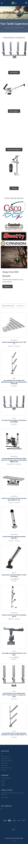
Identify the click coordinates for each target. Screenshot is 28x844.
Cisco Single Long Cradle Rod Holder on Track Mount (14, 653)
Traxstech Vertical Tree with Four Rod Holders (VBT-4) (14, 615)
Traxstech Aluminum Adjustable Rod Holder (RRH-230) (14, 537)
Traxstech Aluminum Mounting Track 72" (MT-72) (14, 342)
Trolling (3, 780)
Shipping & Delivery (6, 758)
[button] (14, 72)
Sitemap (14, 841)
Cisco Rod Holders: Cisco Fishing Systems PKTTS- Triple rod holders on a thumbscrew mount (14, 695)
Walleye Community (6, 768)
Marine (3, 782)
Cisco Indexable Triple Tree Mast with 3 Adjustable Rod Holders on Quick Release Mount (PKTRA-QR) (14, 382)
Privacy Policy (5, 756)
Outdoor (3, 785)
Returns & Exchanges (6, 760)
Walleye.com (4, 765)
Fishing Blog (4, 763)
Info (2, 753)
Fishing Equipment (6, 778)
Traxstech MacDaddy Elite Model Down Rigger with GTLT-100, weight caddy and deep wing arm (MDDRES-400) (14, 460)
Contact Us (4, 770)
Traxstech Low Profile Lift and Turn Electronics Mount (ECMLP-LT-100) (14, 499)
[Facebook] (1, 808)
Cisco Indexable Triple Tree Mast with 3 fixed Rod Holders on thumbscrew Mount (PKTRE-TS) (14, 733)
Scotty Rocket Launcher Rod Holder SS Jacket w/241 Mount (14, 575)
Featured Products (7, 305)
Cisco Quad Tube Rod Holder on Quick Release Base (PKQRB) (14, 421)
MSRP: (12, 579)
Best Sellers (20, 305)
